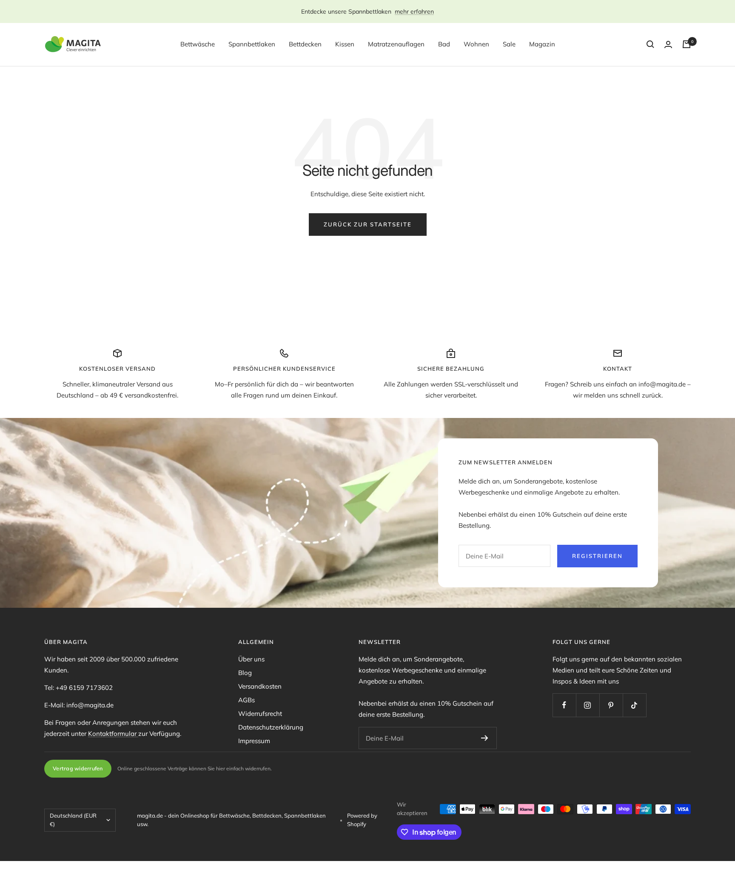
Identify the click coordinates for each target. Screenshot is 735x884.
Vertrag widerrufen (78, 768)
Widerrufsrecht (260, 713)
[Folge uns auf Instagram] (587, 705)
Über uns (251, 659)
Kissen (344, 44)
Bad (444, 44)
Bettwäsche (197, 44)
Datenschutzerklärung (270, 727)
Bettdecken (305, 44)
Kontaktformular (113, 734)
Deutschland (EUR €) (73, 819)
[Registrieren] (484, 738)
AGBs (246, 700)
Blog (245, 673)
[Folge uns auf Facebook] (564, 705)
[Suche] (650, 44)
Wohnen (476, 44)
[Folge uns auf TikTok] (634, 705)
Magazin (542, 44)
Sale (509, 44)
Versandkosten (260, 686)
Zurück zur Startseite (368, 224)
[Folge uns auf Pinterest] (611, 705)
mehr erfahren (414, 11)
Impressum (254, 741)
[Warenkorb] (686, 44)
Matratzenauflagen (396, 44)
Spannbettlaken (251, 44)
